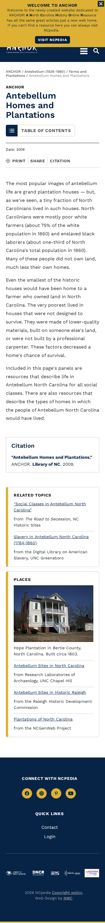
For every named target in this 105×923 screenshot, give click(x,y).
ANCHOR (13, 72)
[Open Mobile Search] (93, 51)
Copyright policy (67, 892)
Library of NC (46, 464)
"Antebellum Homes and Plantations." (51, 457)
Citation (60, 161)
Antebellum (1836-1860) (44, 72)
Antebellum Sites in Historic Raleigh (50, 692)
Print (19, 161)
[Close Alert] (101, 4)
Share (37, 161)
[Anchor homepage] (22, 48)
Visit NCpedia (52, 40)
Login (49, 836)
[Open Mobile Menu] (84, 51)
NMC (68, 898)
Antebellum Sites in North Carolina (49, 665)
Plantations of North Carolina (43, 719)
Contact (49, 827)
